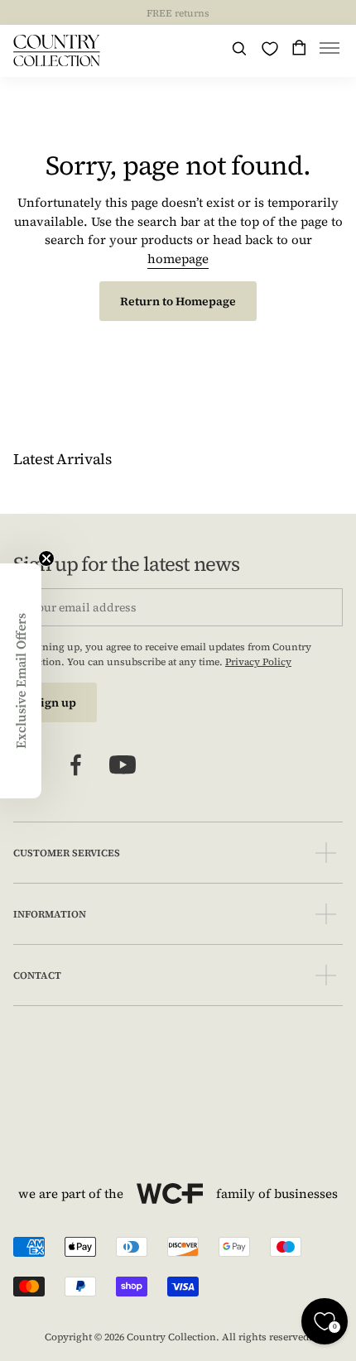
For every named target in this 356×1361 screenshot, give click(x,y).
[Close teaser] (46, 558)
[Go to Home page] (56, 50)
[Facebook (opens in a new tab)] (76, 765)
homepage (178, 258)
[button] (329, 51)
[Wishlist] (269, 48)
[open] (325, 852)
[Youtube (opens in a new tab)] (122, 765)
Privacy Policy (258, 662)
